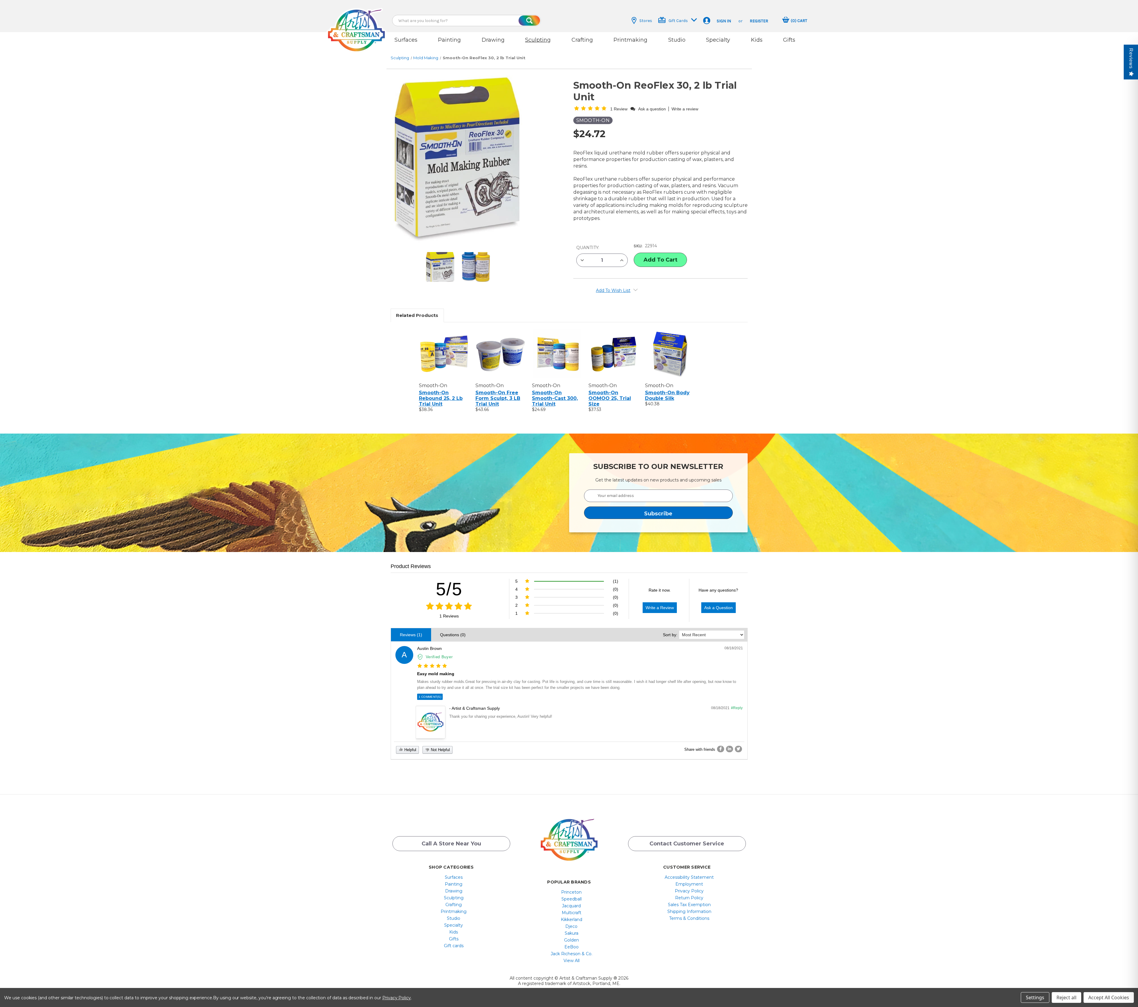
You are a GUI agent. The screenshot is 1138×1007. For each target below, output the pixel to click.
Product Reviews (411, 566)
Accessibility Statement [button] (689, 877)
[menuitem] (454, 877)
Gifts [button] (789, 40)
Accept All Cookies (1108, 997)
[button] (356, 24)
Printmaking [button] (630, 40)
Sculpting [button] (538, 40)
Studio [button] (676, 40)
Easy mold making (435, 673)
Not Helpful (440, 750)
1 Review (619, 109)
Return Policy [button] (689, 897)
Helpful (409, 750)
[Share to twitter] (738, 749)
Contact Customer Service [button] (686, 843)
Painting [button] (449, 40)
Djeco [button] (571, 926)
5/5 (449, 589)
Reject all (1066, 997)
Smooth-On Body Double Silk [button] (667, 395)
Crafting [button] (582, 40)
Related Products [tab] (417, 315)
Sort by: (670, 634)
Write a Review (660, 607)
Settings (1035, 997)
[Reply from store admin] (430, 722)
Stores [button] (645, 20)
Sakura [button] (571, 933)
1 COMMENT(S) (430, 696)
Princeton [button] (571, 892)
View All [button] (571, 960)
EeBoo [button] (571, 947)
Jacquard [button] (571, 906)
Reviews (1131, 58)
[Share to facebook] (720, 749)
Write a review (684, 109)
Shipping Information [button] (689, 911)
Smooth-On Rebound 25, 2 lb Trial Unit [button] (441, 398)
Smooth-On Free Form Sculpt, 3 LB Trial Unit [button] (497, 398)
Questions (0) (453, 634)
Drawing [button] (493, 40)
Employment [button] (689, 884)
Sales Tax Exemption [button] (689, 904)
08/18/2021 (733, 648)
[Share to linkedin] (729, 749)
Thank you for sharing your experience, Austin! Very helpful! (500, 716)
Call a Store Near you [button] (451, 843)
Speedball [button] (571, 899)
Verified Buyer (439, 657)
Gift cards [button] (454, 945)
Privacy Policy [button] (689, 891)
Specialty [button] (718, 40)
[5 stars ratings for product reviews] (449, 606)
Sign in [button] (724, 21)
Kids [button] (757, 40)
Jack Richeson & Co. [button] (571, 953)
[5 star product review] (432, 666)
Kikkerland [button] (571, 919)
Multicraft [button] (571, 912)
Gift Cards (678, 20)
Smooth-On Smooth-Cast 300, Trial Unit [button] (555, 398)
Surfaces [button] (406, 40)
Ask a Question (718, 607)
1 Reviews (449, 616)
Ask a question (652, 109)
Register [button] (759, 21)
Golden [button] (571, 940)
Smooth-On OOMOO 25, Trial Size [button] (609, 398)
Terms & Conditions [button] (689, 918)
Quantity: (587, 247)
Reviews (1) (411, 634)
